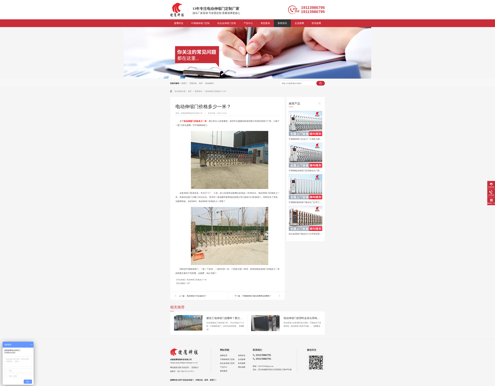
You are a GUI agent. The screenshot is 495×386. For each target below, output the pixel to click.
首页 (190, 91)
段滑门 (184, 83)
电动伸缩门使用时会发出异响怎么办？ (302, 318)
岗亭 (201, 83)
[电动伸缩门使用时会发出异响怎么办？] (265, 323)
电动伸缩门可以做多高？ (197, 295)
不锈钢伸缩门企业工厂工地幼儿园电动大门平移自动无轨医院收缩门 (305, 138)
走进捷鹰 (299, 23)
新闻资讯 (282, 23)
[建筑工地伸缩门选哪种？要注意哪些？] (188, 323)
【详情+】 (317, 326)
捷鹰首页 (223, 355)
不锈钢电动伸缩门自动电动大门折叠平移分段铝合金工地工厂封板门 (305, 170)
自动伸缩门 (209, 83)
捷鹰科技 (178, 23)
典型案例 (265, 23)
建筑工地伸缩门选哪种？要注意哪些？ (225, 318)
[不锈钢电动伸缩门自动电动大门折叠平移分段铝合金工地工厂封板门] (305, 155)
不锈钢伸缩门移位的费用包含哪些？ (256, 295)
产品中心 (248, 23)
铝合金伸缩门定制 (226, 23)
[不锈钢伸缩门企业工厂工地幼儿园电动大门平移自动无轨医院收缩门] (305, 123)
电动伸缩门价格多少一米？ (216, 91)
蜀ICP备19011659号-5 (185, 371)
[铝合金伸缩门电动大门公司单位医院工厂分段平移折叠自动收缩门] (305, 218)
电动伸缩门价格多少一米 (197, 279)
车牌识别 (193, 83)
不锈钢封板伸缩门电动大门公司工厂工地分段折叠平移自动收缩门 (305, 202)
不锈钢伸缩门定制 (200, 23)
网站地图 (241, 367)
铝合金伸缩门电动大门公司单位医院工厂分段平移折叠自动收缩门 (305, 233)
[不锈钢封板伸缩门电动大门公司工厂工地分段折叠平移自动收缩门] (305, 186)
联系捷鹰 (316, 23)
